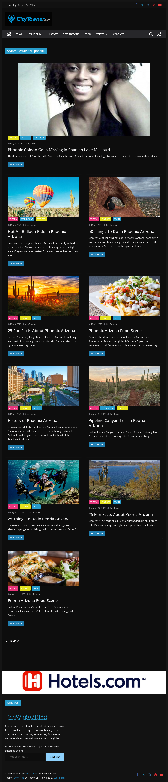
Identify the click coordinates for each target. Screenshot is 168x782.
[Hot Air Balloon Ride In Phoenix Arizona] (43, 197)
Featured (13, 137)
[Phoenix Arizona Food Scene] (124, 296)
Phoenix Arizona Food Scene (115, 330)
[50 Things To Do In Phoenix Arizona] (124, 197)
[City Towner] (9, 34)
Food (87, 34)
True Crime (36, 34)
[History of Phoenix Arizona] (43, 386)
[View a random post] (159, 34)
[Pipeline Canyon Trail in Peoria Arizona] (124, 386)
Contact (118, 34)
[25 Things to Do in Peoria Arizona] (43, 482)
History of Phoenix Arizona (32, 420)
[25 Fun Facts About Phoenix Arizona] (43, 296)
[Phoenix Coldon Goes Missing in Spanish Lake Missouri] (84, 99)
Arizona (13, 219)
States (100, 34)
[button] (106, 34)
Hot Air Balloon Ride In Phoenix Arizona (37, 234)
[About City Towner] (27, 711)
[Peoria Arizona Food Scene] (43, 568)
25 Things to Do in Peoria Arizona (39, 518)
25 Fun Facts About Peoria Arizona (121, 514)
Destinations (71, 34)
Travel (20, 34)
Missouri (26, 137)
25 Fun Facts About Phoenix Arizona (41, 330)
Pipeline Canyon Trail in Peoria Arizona (117, 423)
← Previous (12, 641)
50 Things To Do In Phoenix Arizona (121, 231)
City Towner (31, 143)
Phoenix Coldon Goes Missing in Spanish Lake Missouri (59, 149)
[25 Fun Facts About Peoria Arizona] (124, 480)
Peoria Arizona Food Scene (33, 600)
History (53, 34)
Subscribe (55, 756)
